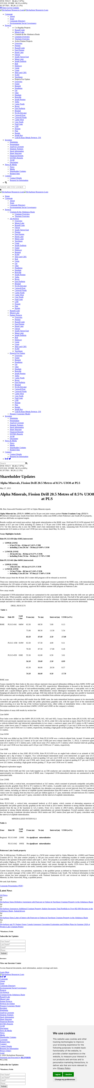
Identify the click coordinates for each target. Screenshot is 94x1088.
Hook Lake (19, 52)
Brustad (18, 111)
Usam (17, 70)
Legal (2, 1053)
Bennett (18, 86)
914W (17, 75)
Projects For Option (17, 353)
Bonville (18, 97)
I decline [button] (68, 1074)
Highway (18, 66)
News (12, 167)
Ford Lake (19, 124)
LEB (16, 126)
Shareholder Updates (18, 171)
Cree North (19, 122)
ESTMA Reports (16, 158)
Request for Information (19, 180)
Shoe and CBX (21, 73)
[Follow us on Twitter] (10, 459)
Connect (8, 176)
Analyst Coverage (17, 147)
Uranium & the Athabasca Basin (22, 212)
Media (12, 169)
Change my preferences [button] (65, 1079)
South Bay (19, 135)
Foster (17, 84)
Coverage (3, 1040)
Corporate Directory (17, 21)
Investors (8, 140)
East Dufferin (20, 108)
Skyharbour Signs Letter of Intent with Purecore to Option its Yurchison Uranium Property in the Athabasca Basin (44, 918)
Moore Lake (19, 32)
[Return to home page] (24, 10)
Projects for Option (7, 1004)
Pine (16, 131)
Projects (8, 25)
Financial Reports (16, 156)
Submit (3, 953)
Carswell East (20, 115)
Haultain (18, 95)
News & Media (11, 165)
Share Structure (16, 153)
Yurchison (19, 77)
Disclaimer (14, 162)
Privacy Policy (63, 1068)
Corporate (9, 14)
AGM (12, 160)
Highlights (14, 142)
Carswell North (21, 117)
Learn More (4, 972)
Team (12, 19)
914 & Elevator (21, 113)
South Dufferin (20, 61)
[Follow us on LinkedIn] (6, 459)
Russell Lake (20, 30)
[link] (63, 1068)
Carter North (19, 104)
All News (3, 895)
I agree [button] (57, 1074)
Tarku (17, 102)
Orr (16, 90)
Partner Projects (16, 315)
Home (7, 196)
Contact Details (16, 178)
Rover (17, 106)
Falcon (17, 55)
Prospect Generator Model (20, 414)
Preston (17, 46)
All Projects (14, 219)
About (12, 16)
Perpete (17, 129)
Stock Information (17, 151)
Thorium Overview (22, 39)
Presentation (14, 144)
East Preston (19, 50)
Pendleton (18, 88)
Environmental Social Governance (23, 23)
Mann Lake (19, 59)
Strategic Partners (16, 149)
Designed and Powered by (15, 1058)
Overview (18, 43)
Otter (17, 93)
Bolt (16, 64)
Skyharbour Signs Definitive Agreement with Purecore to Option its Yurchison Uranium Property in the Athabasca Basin (46, 902)
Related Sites (15, 174)
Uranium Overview (22, 37)
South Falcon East (22, 57)
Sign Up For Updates (10, 8)
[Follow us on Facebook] (7, 459)
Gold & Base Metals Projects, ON (28, 138)
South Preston (20, 99)
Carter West (19, 120)
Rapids (17, 133)
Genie (17, 68)
